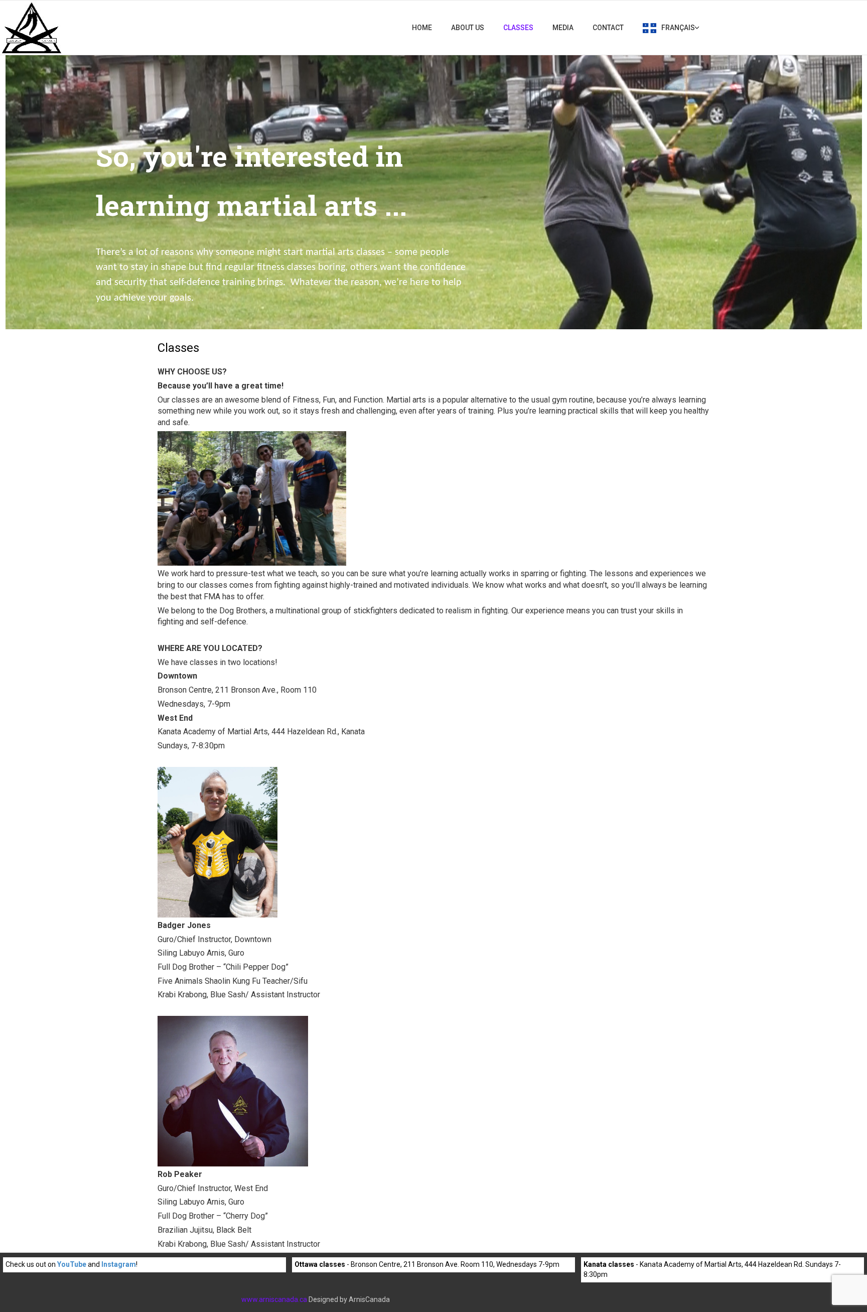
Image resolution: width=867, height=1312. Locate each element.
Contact (608, 28)
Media (562, 28)
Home (422, 28)
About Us (467, 28)
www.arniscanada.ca (274, 1299)
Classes (518, 28)
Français (678, 28)
